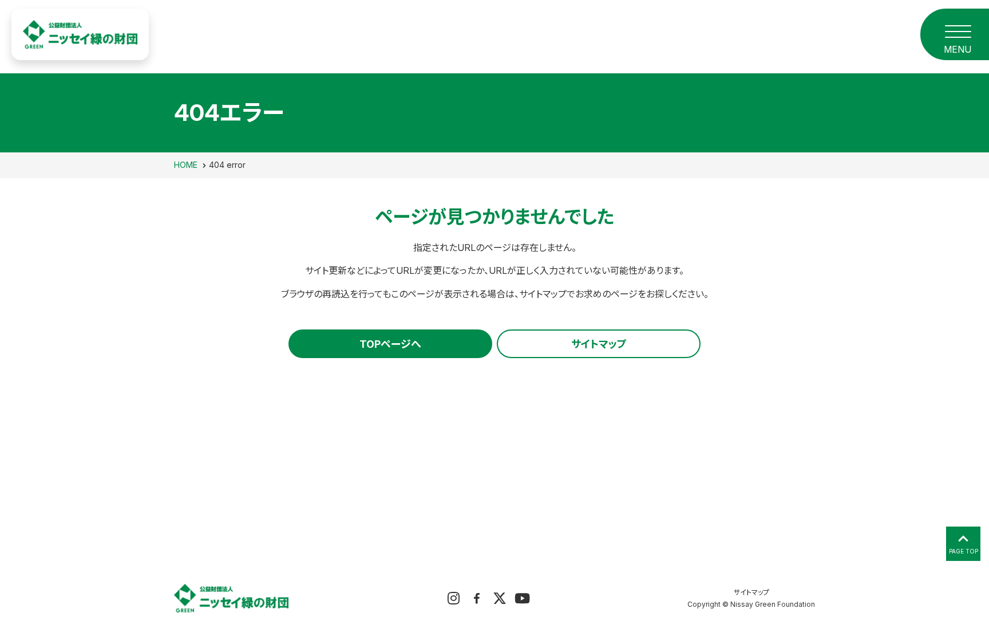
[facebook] (476, 598)
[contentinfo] (494, 595)
